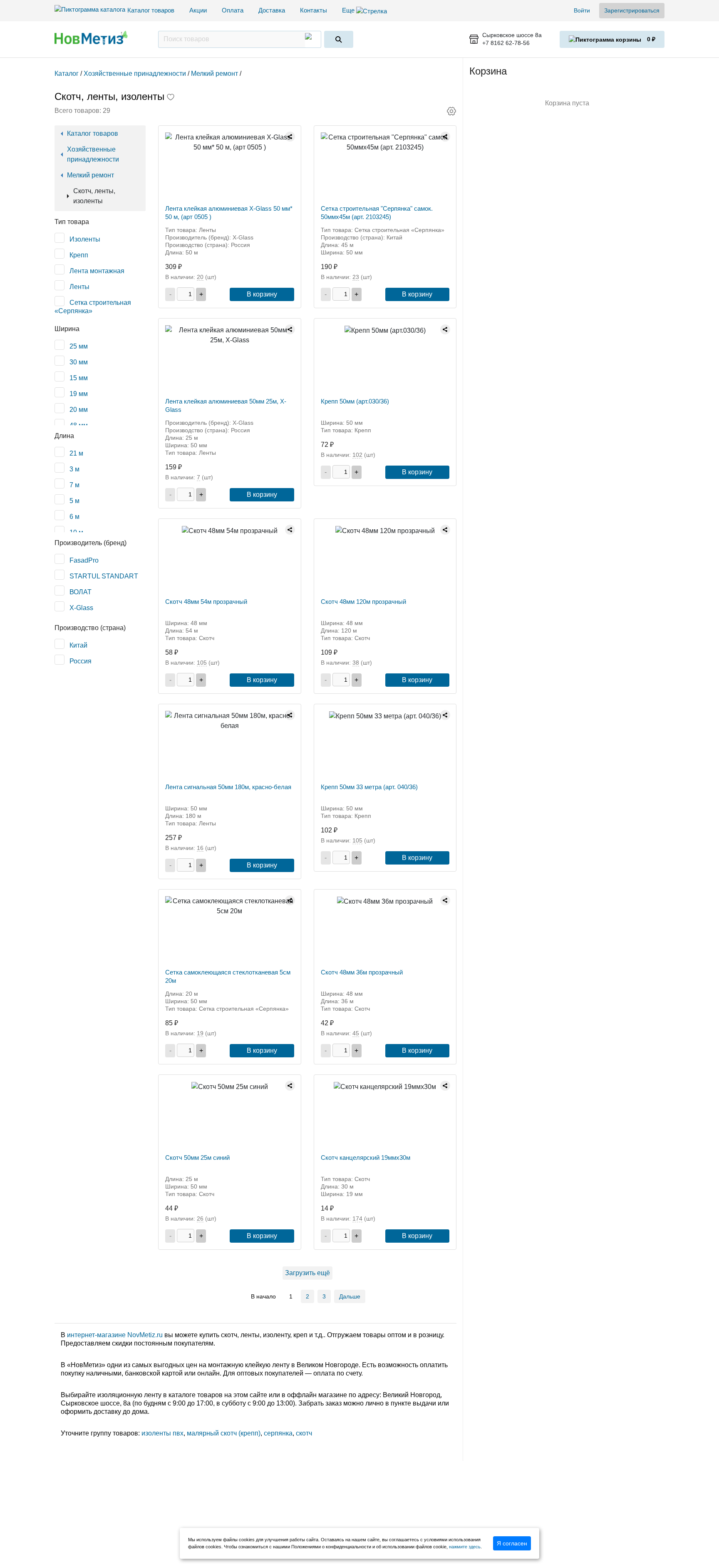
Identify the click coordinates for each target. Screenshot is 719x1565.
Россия (80, 661)
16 (200, 848)
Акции (198, 10)
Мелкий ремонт (90, 175)
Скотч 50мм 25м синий (197, 1157)
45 (355, 1033)
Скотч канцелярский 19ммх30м (365, 1157)
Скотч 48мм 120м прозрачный (363, 601)
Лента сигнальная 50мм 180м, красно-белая (228, 786)
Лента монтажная (96, 270)
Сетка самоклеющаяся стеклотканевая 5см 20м (227, 976)
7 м (74, 484)
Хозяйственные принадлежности (93, 154)
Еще (349, 10)
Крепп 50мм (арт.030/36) (355, 401)
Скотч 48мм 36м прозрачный (362, 972)
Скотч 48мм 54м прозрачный (206, 601)
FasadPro (84, 560)
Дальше (349, 1296)
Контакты (313, 10)
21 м (76, 453)
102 (357, 454)
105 (202, 662)
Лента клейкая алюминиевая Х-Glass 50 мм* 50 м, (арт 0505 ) (229, 212)
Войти (582, 10)
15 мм (78, 377)
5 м (74, 500)
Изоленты (84, 239)
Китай (78, 645)
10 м (76, 532)
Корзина (488, 71)
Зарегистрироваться (631, 10)
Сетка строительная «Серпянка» (93, 306)
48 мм (78, 425)
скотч (304, 1433)
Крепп (78, 255)
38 (355, 662)
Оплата (232, 10)
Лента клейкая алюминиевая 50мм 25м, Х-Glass (225, 405)
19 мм (78, 393)
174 (357, 1218)
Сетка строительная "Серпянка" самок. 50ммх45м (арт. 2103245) (377, 212)
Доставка (271, 10)
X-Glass (81, 607)
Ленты (79, 286)
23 (355, 277)
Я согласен (512, 1543)
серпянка (278, 1433)
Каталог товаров (150, 10)
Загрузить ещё (307, 1272)
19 (200, 1033)
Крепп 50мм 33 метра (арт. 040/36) (369, 786)
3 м (74, 469)
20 (200, 277)
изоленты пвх (162, 1433)
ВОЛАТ (80, 592)
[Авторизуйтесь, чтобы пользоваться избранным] (170, 98)
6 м (74, 516)
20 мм (78, 409)
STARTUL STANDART (103, 576)
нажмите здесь (465, 1546)
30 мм (78, 362)
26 (200, 1218)
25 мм (78, 346)
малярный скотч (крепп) (223, 1433)
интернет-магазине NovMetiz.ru (115, 1334)
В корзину (262, 294)
